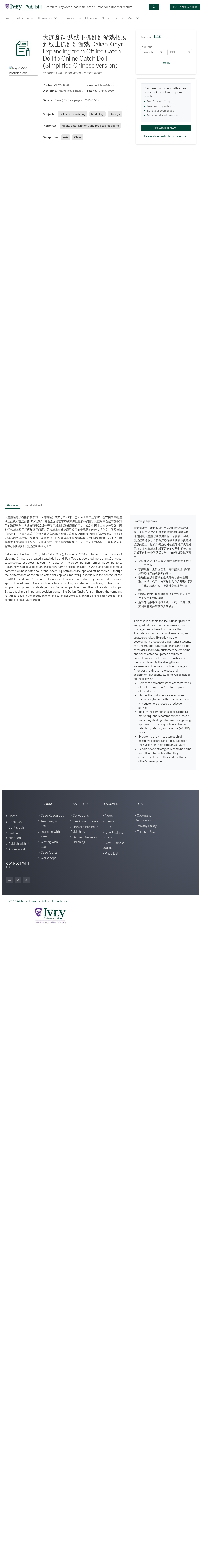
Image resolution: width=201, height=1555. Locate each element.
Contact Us (16, 827)
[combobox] (94, 7)
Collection (22, 18)
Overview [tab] (12, 505)
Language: (146, 46)
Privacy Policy (147, 826)
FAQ (108, 827)
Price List (111, 853)
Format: (172, 46)
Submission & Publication (79, 18)
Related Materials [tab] (33, 505)
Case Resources (52, 815)
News (105, 18)
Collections (81, 815)
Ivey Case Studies (85, 821)
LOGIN (166, 63)
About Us (15, 822)
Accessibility (17, 849)
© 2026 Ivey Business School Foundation (38, 901)
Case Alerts (49, 852)
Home (6, 18)
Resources (45, 18)
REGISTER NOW (166, 128)
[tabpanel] (100, 642)
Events (118, 18)
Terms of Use (146, 832)
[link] (73, 114)
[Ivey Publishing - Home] (26, 7)
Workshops (48, 858)
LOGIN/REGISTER (185, 7)
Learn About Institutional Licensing (165, 136)
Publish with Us (19, 844)
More (131, 18)
